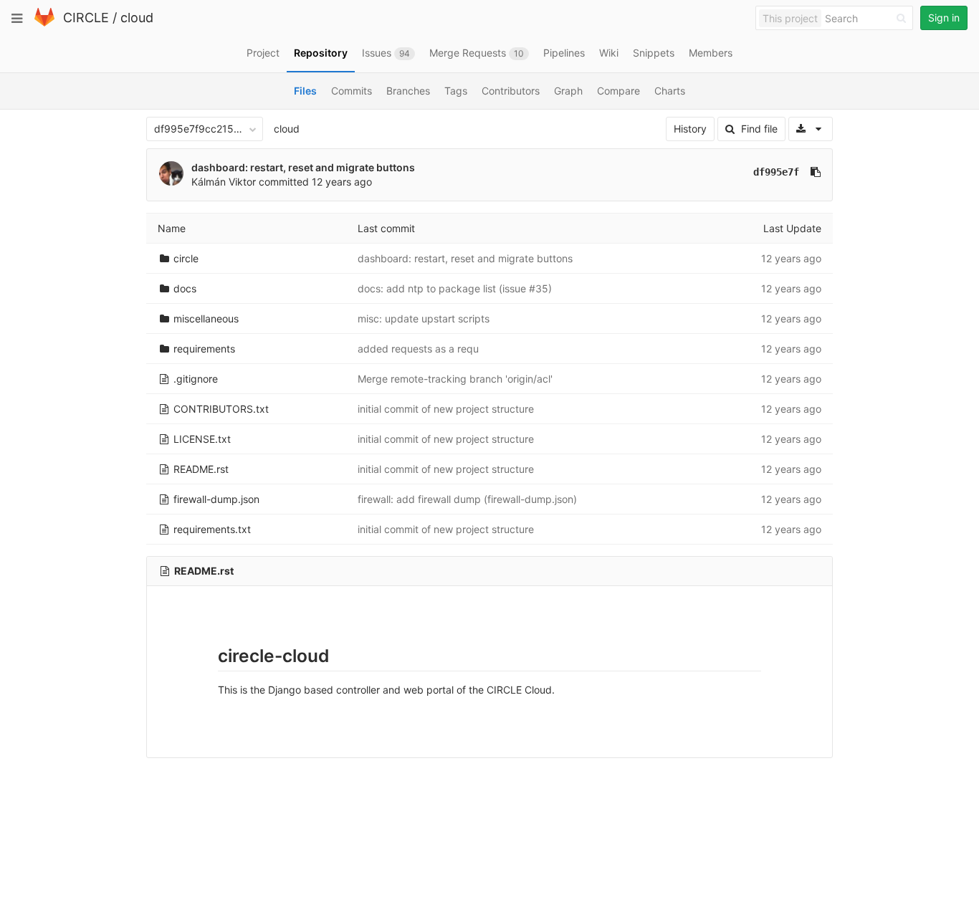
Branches (408, 91)
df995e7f (776, 172)
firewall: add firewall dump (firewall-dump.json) (467, 499)
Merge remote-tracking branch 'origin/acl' (455, 379)
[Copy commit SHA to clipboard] (816, 172)
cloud (136, 17)
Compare (618, 91)
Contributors (511, 91)
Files (305, 91)
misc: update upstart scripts (424, 318)
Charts (669, 91)
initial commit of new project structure (446, 409)
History (690, 129)
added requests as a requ (418, 348)
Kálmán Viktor (223, 182)
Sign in (944, 17)
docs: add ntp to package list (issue (443, 288)
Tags (455, 91)
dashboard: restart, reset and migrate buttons (303, 167)
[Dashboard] (44, 23)
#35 (538, 288)
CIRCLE (86, 17)
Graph (568, 91)
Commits (351, 91)
